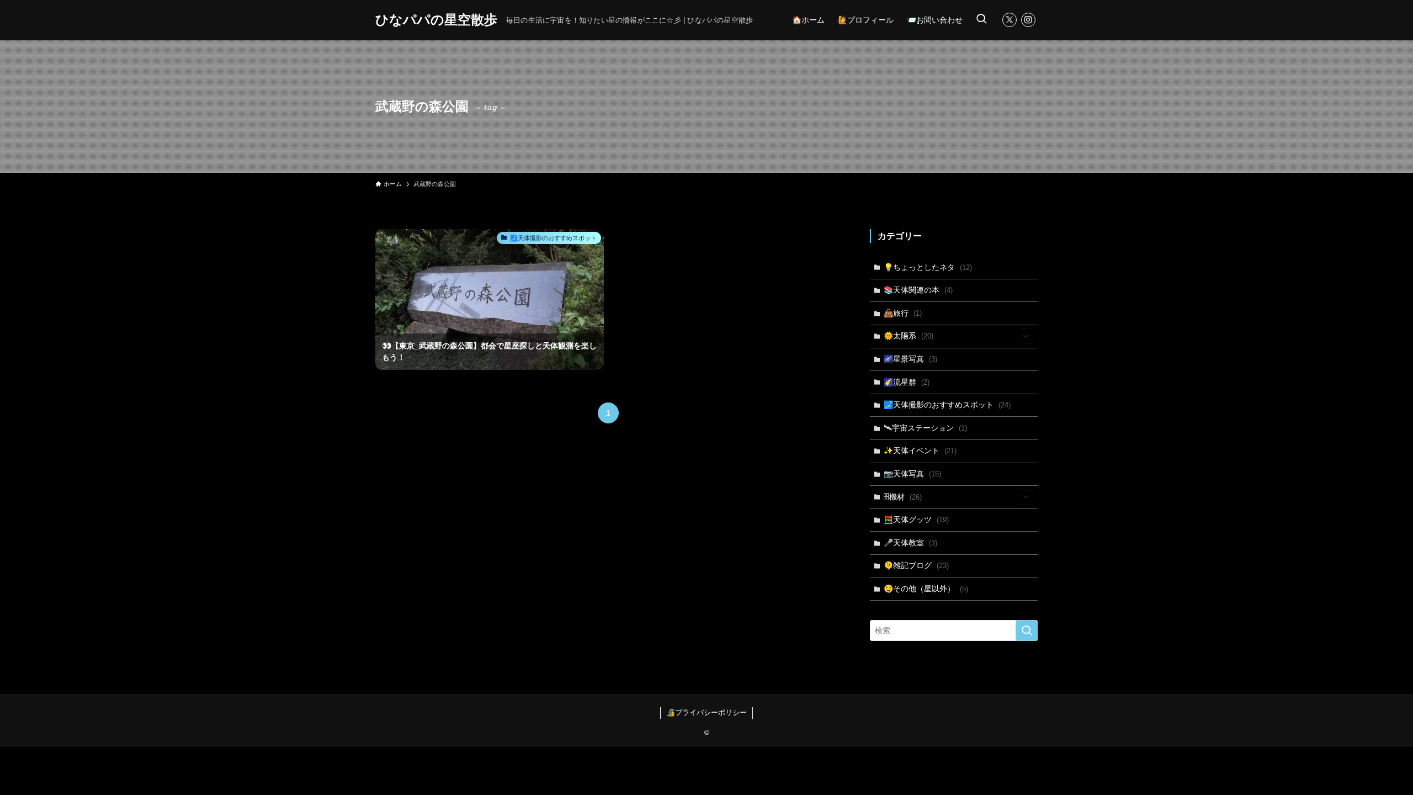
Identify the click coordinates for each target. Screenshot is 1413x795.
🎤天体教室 (910, 542)
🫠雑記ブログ (916, 565)
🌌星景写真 (910, 358)
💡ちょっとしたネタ (928, 267)
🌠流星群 (906, 382)
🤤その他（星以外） (926, 588)
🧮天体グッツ (916, 519)
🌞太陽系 (908, 335)
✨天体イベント (920, 450)
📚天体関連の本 (918, 289)
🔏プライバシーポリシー (706, 712)
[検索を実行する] (1027, 630)
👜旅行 (903, 313)
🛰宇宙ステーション (925, 427)
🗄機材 (903, 496)
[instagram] (1028, 20)
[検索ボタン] (981, 20)
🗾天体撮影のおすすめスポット (947, 404)
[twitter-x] (1009, 20)
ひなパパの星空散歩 (436, 19)
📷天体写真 (912, 473)
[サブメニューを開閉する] (1025, 336)
